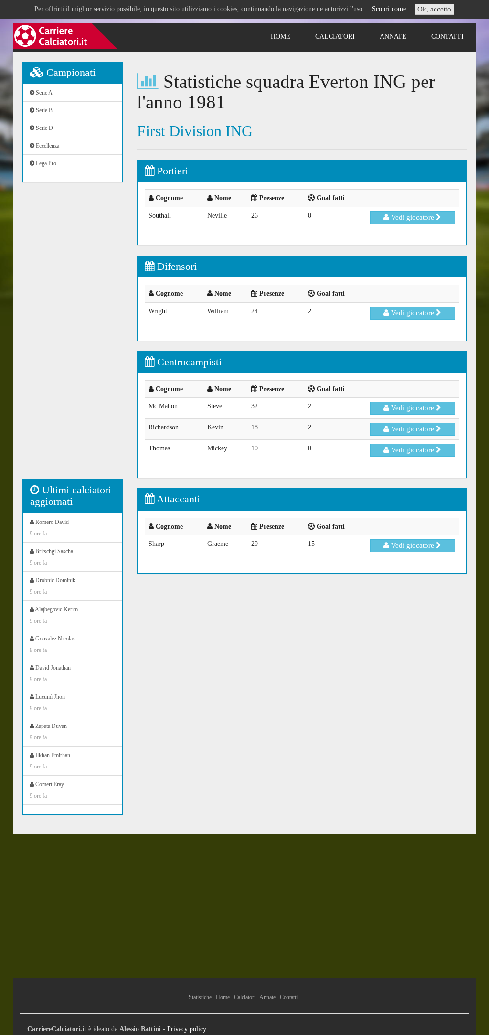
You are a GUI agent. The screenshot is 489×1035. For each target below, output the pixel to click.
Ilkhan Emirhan (50, 761)
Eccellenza (46, 145)
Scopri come (389, 8)
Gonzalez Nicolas (52, 644)
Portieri (171, 171)
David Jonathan (50, 673)
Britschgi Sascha (51, 557)
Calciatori (335, 36)
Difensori (175, 266)
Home (280, 36)
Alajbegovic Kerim (54, 615)
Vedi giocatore (412, 217)
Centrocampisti (188, 362)
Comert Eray (47, 790)
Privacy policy (186, 1029)
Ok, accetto (434, 9)
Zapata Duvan (48, 732)
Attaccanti (177, 499)
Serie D (43, 128)
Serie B (43, 110)
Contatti (447, 36)
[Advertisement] (72, 335)
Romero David (49, 528)
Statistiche (200, 997)
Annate (393, 36)
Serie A (43, 92)
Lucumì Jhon (47, 703)
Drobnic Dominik (52, 586)
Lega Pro (45, 163)
